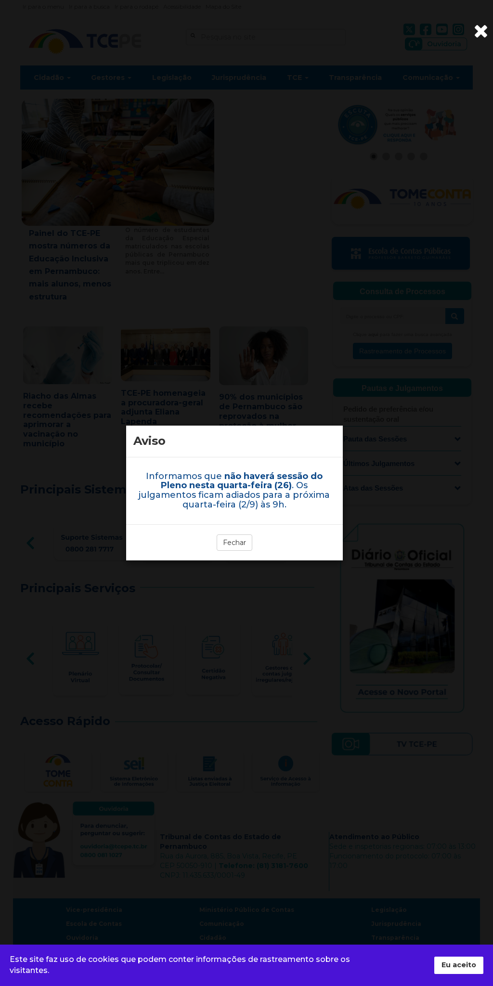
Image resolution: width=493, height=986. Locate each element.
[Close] (481, 31)
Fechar (234, 542)
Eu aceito (458, 964)
